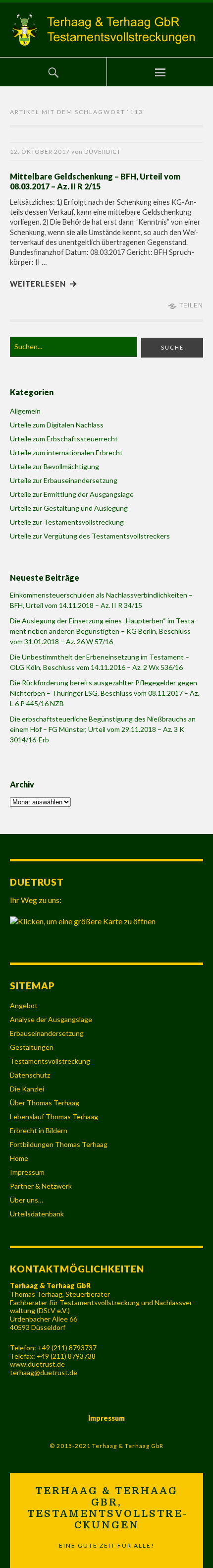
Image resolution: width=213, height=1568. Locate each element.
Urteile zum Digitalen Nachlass (57, 425)
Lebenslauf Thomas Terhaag (54, 1116)
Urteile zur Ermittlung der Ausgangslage (72, 494)
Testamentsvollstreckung (50, 1061)
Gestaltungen (31, 1047)
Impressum (27, 1172)
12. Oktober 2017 (40, 151)
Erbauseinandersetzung (47, 1033)
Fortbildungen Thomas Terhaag (58, 1144)
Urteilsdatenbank (37, 1213)
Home (19, 1158)
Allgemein (25, 411)
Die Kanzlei (27, 1089)
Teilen (191, 305)
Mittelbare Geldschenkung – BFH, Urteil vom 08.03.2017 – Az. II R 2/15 (95, 181)
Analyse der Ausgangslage (51, 1019)
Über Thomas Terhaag (44, 1102)
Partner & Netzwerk (41, 1186)
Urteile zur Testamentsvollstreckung (67, 522)
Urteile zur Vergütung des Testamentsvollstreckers (90, 536)
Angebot (24, 1005)
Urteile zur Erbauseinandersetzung (63, 480)
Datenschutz (30, 1075)
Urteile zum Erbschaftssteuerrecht (64, 438)
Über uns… (26, 1200)
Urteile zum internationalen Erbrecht (66, 452)
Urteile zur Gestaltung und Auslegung (69, 508)
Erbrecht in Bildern (38, 1130)
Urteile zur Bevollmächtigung (54, 466)
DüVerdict (102, 151)
